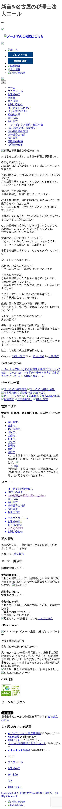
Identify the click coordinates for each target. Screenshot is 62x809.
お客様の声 (14, 94)
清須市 (11, 432)
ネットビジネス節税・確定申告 (25, 124)
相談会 (11, 97)
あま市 (11, 439)
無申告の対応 (15, 141)
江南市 (11, 435)
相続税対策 (14, 114)
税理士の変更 (15, 144)
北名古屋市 (14, 429)
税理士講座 (18, 356)
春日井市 (13, 422)
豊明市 (11, 445)
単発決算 (13, 118)
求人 (10, 781)
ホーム (11, 87)
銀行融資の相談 (16, 134)
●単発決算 (13, 736)
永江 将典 (53, 356)
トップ (11, 756)
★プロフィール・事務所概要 (24, 733)
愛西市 (11, 449)
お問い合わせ (15, 104)
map (16, 465)
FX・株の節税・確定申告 (22, 128)
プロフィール (15, 91)
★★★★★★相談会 (19, 750)
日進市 (11, 442)
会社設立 (13, 121)
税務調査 (13, 138)
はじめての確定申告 (19, 107)
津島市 (11, 452)
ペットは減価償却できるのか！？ (27, 743)
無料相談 (13, 774)
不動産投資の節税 (18, 131)
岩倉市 (11, 425)
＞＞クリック (45, 618)
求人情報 (13, 101)
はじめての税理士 (18, 111)
